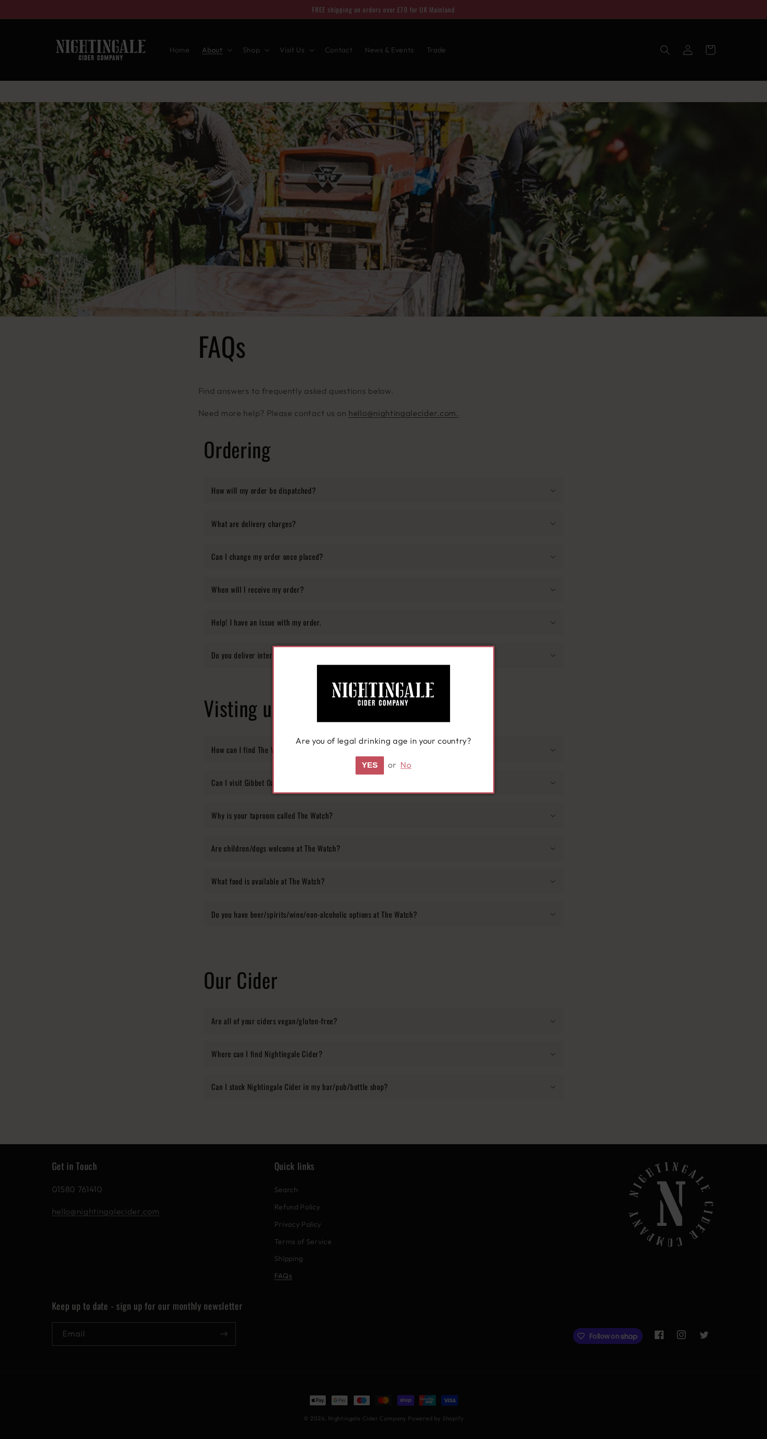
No (405, 765)
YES (370, 765)
